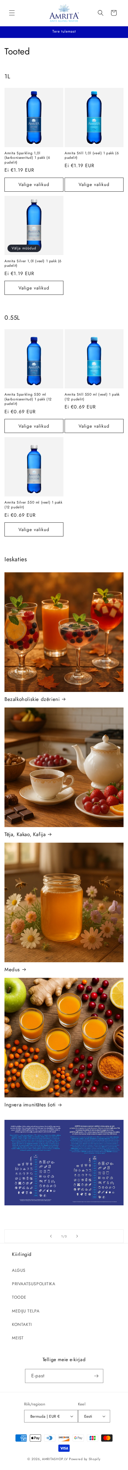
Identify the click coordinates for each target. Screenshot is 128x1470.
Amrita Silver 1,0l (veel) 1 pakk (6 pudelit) (33, 263)
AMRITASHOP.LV (55, 1459)
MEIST (18, 1338)
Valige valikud (33, 184)
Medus (12, 969)
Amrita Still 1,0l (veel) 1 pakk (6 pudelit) (92, 155)
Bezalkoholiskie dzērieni (32, 699)
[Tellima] (96, 1376)
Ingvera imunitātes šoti (30, 1104)
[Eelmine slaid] (50, 1236)
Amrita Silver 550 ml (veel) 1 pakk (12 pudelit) (33, 505)
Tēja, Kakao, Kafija (25, 834)
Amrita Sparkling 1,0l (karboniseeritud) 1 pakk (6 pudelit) (27, 158)
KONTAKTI (22, 1324)
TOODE (19, 1297)
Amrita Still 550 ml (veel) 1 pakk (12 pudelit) (92, 397)
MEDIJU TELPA (25, 1311)
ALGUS (19, 1270)
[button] (11, 12)
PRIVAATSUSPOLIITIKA (33, 1284)
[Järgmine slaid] (77, 1236)
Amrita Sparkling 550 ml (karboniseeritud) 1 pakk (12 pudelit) (28, 399)
